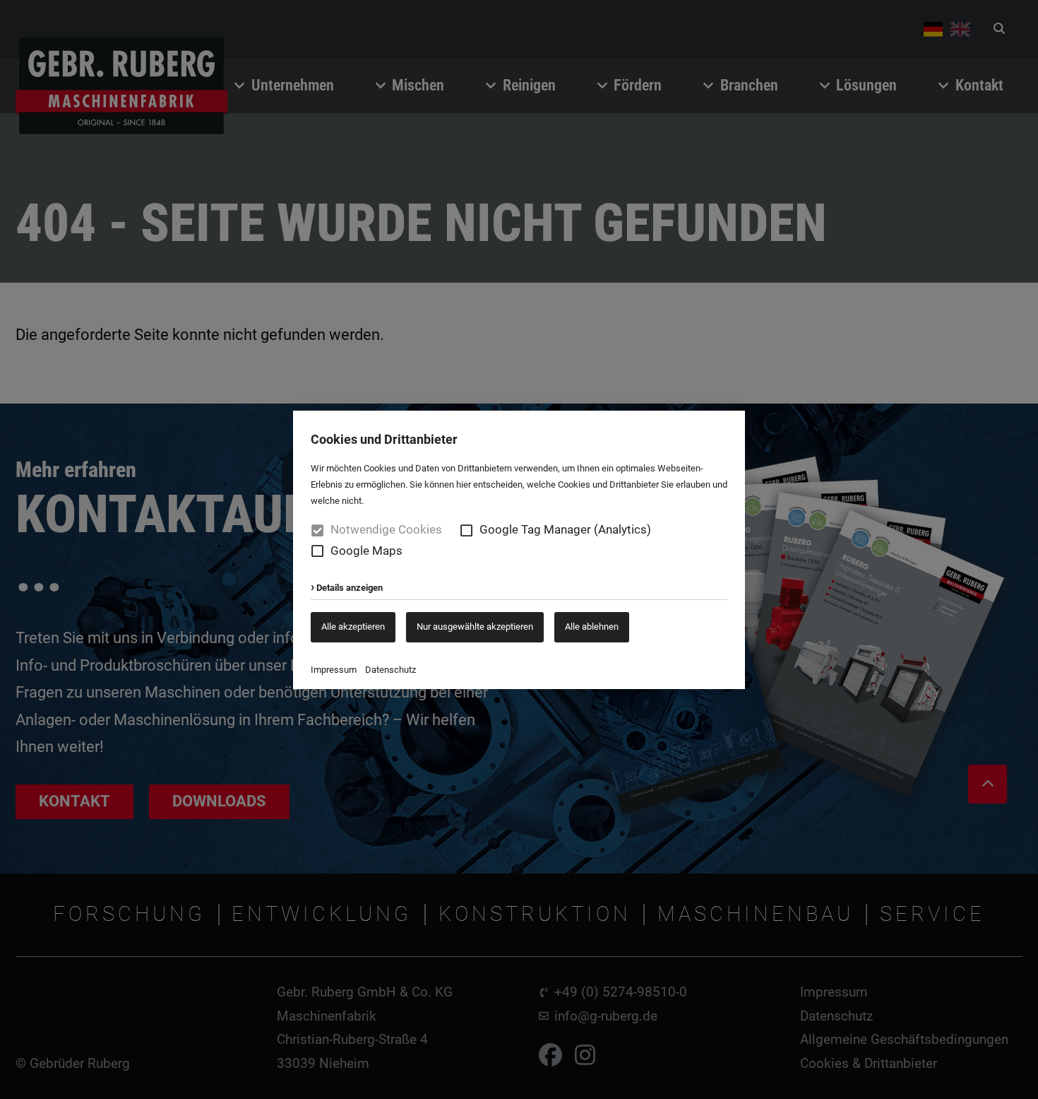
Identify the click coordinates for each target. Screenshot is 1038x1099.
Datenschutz (390, 669)
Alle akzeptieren (353, 626)
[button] (466, 530)
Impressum (334, 669)
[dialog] (519, 549)
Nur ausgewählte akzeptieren (475, 626)
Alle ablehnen (592, 626)
